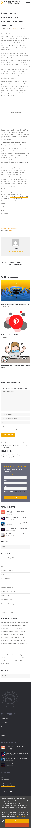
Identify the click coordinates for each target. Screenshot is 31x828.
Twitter (25, 660)
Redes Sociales (13, 649)
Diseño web (4, 574)
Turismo (12, 660)
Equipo (3, 735)
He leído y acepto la (15, 491)
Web (3, 663)
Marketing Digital (13, 643)
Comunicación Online (16, 625)
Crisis (24, 625)
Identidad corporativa (7, 587)
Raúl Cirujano (13, 228)
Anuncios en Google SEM (8, 558)
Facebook (20, 634)
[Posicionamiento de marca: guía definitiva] (3, 524)
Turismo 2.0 (19, 660)
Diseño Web (5, 628)
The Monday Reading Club (17, 657)
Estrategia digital (5, 578)
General (11, 230)
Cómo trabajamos (6, 727)
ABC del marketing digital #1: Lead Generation (15, 511)
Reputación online (6, 595)
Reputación (21, 649)
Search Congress (17, 652)
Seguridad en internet (7, 599)
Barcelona (13, 622)
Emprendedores (14, 631)
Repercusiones (5, 201)
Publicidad (4, 649)
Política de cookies (20, 816)
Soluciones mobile (6, 608)
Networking (11, 646)
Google (11, 640)
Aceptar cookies (17, 821)
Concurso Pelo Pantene (16, 45)
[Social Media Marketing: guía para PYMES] (3, 518)
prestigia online (19, 646)
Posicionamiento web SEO (8, 591)
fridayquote (5, 640)
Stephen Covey (5, 657)
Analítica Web (5, 622)
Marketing (4, 643)
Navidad (4, 646)
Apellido (6, 486)
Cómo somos (4, 722)
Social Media (5, 655)
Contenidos (4, 566)
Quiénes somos (5, 718)
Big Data (3, 562)
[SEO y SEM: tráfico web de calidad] (3, 535)
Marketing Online (5, 228)
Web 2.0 (8, 663)
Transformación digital (7, 612)
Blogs (19, 622)
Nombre (6, 480)
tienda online (5, 660)
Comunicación (5, 625)
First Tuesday (14, 637)
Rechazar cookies (17, 825)
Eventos (14, 634)
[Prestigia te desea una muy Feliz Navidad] (3, 529)
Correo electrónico (8, 475)
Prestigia (15, 248)
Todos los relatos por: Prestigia (15, 251)
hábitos (17, 640)
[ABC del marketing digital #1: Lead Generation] (3, 512)
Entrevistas (22, 631)
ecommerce (5, 631)
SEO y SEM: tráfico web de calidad (15, 533)
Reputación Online (6, 652)
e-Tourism (20, 628)
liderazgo (22, 640)
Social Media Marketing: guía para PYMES (17, 517)
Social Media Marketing (7, 604)
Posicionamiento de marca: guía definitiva (17, 523)
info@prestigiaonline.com (8, 785)
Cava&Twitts (25, 622)
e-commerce (13, 628)
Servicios (3, 731)
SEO (24, 652)
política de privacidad (20, 491)
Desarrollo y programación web (9, 570)
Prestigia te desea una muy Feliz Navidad (16, 528)
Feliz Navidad (5, 637)
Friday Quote (22, 637)
